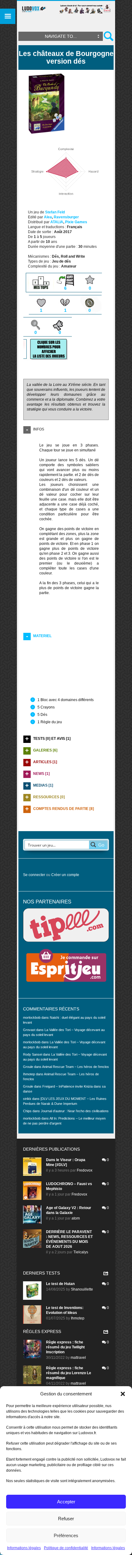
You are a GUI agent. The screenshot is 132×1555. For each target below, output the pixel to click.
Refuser (66, 1518)
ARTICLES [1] (45, 762)
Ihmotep (29, 1074)
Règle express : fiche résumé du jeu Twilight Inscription (65, 1347)
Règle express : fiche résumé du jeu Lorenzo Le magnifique (68, 1373)
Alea (48, 217)
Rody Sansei (32, 1054)
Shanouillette (82, 1289)
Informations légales (24, 1548)
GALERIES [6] (45, 750)
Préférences (66, 1535)
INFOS (38, 429)
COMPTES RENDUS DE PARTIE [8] (63, 809)
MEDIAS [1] (43, 785)
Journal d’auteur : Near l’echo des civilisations (75, 1111)
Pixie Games (76, 222)
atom (76, 1218)
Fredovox (84, 1170)
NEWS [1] (41, 774)
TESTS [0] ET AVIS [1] (52, 738)
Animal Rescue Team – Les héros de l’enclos (75, 1067)
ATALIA (56, 222)
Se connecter (34, 875)
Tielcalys (80, 1252)
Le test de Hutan (60, 1284)
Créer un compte (65, 875)
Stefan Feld (55, 212)
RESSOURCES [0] (49, 797)
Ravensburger (66, 217)
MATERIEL (42, 636)
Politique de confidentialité (66, 1548)
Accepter (66, 1501)
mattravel (78, 1357)
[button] (123, 1394)
